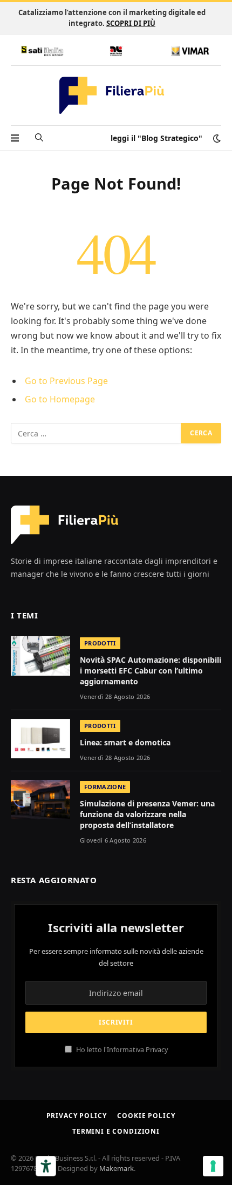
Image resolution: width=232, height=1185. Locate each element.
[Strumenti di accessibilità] (46, 1166)
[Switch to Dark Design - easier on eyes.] (215, 138)
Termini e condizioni (116, 1131)
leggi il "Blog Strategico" (156, 138)
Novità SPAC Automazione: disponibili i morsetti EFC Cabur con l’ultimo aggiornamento (150, 670)
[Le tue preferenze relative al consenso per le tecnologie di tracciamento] (213, 1166)
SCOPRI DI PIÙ (130, 23)
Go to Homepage (60, 399)
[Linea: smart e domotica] (40, 738)
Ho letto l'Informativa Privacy (121, 1049)
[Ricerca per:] (96, 433)
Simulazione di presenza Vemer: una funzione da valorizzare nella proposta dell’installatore (147, 814)
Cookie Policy (146, 1115)
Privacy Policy (76, 1115)
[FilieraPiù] (112, 95)
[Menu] (15, 138)
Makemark (116, 1168)
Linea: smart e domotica (125, 742)
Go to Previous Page (66, 381)
